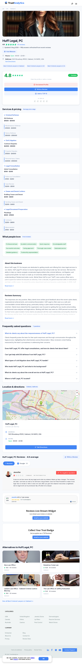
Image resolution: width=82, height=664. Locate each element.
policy (15, 659)
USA (6, 616)
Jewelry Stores (39, 616)
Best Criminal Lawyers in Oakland (14, 66)
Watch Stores (53, 622)
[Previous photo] (5, 24)
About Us (8, 636)
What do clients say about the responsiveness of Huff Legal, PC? (30, 333)
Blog (24, 633)
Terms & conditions (16, 650)
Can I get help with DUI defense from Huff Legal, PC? (25, 355)
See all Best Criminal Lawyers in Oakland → (17, 601)
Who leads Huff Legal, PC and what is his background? (25, 366)
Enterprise (8, 633)
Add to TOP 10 (42, 93)
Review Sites (27, 639)
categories (9, 611)
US (3, 8)
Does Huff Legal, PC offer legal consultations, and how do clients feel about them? (36, 348)
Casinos (22, 622)
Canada (7, 619)
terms (32, 658)
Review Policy (38, 650)
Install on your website (41, 518)
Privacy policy (28, 650)
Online (22, 619)
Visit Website (10, 51)
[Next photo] (76, 24)
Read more (8, 286)
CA (7, 8)
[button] (41, 56)
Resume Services (54, 619)
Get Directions (10, 61)
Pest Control (38, 622)
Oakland (12, 8)
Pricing (7, 639)
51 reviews (21, 44)
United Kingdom (25, 616)
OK (43, 659)
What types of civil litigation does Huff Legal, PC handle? (26, 360)
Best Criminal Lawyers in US (35, 66)
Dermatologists (54, 616)
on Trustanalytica (40, 475)
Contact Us (26, 636)
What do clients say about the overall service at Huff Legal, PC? (29, 372)
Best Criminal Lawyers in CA (56, 66)
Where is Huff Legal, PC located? (17, 379)
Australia (8, 622)
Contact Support (69, 650)
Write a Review (42, 89)
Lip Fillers (37, 619)
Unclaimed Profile (42, 84)
